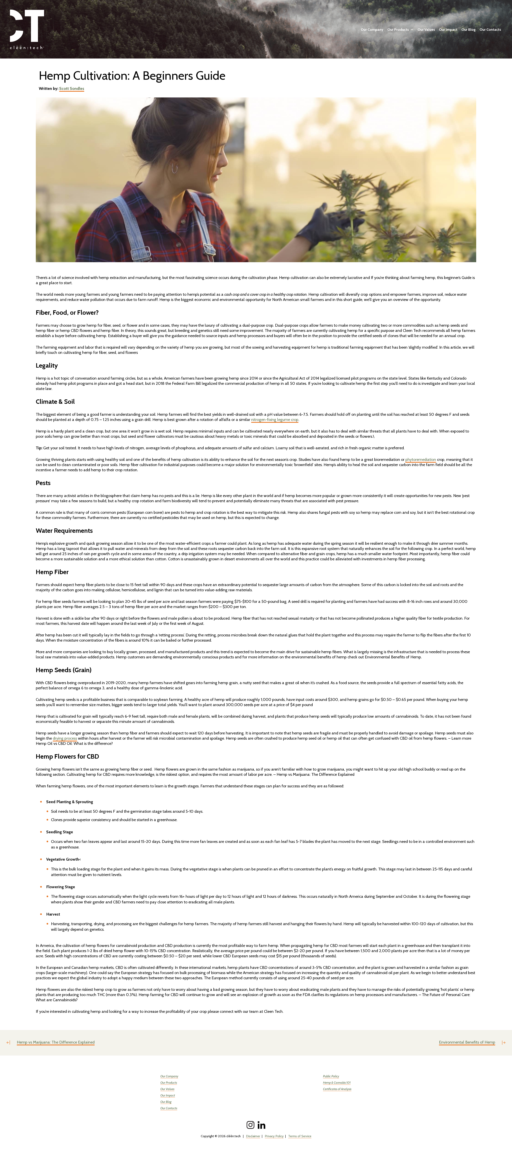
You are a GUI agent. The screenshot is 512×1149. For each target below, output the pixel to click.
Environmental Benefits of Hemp (467, 1042)
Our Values (426, 29)
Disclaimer (253, 1136)
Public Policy (331, 1076)
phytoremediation (420, 459)
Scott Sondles (71, 88)
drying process (65, 738)
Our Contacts (490, 29)
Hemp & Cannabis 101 (337, 1083)
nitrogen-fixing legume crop (274, 419)
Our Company (372, 29)
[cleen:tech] (50, 29)
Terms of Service (299, 1136)
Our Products (398, 29)
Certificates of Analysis (337, 1089)
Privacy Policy (274, 1136)
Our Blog (468, 29)
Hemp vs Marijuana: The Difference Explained (56, 1042)
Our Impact (448, 29)
